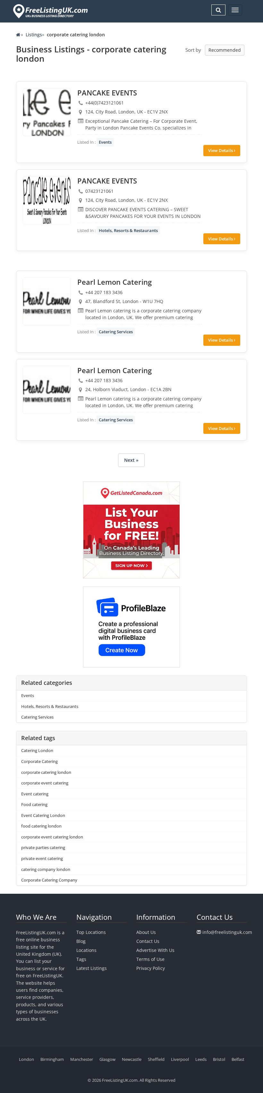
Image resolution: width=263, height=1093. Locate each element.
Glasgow (107, 1059)
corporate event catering (44, 783)
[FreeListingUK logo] (49, 11)
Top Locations (91, 932)
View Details (221, 150)
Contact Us (147, 941)
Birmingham (52, 1059)
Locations (86, 950)
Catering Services (116, 332)
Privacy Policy (150, 968)
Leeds (201, 1059)
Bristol (219, 1059)
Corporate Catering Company (49, 880)
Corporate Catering (39, 761)
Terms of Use (150, 959)
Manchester (81, 1059)
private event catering (42, 858)
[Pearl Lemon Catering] (47, 301)
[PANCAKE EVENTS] (47, 112)
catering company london (45, 869)
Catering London (37, 750)
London (26, 1059)
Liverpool (180, 1059)
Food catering (34, 804)
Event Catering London (43, 815)
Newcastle (131, 1059)
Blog (81, 941)
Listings (34, 34)
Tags (81, 959)
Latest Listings (91, 968)
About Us (146, 932)
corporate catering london (46, 772)
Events (105, 142)
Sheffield (156, 1059)
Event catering (34, 794)
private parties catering (43, 847)
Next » (131, 460)
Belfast (238, 1059)
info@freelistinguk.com (227, 932)
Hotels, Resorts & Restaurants (128, 230)
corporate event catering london (52, 837)
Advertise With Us (155, 950)
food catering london (41, 826)
